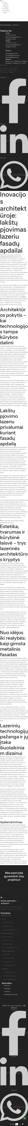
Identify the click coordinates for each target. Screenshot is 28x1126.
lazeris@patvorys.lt (12, 53)
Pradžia (5, 3)
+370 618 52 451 (11, 35)
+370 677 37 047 (11, 43)
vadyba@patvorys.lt (9, 965)
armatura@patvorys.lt (12, 55)
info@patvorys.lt (11, 39)
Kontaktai (5, 9)
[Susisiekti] (25, 1114)
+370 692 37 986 (8, 958)
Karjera (5, 12)
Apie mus (5, 5)
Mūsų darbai (6, 10)
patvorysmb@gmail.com (13, 37)
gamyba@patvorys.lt (12, 57)
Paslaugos (6, 7)
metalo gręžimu (9, 506)
